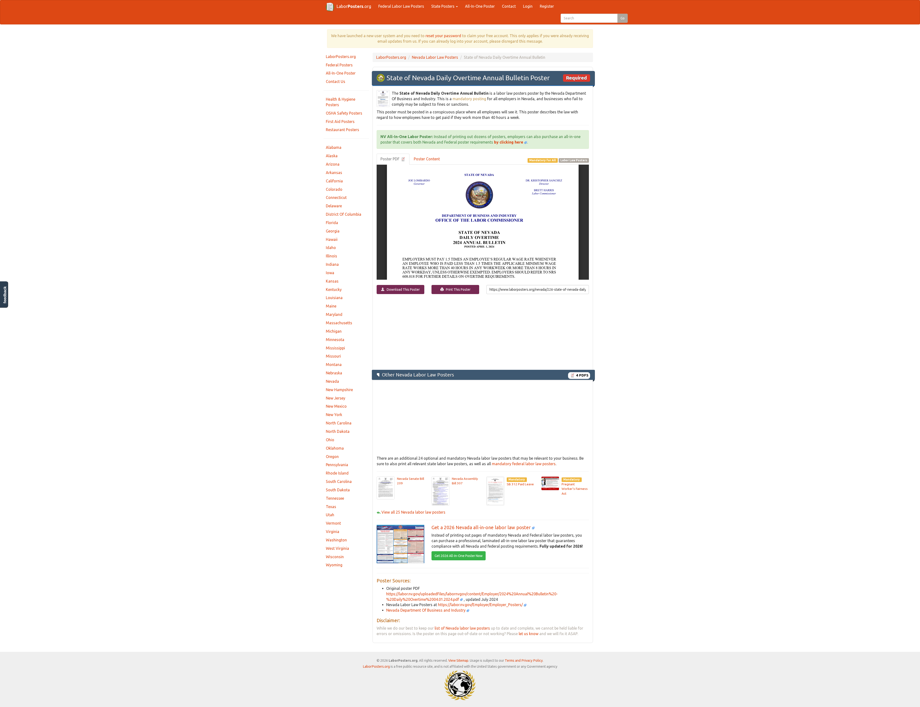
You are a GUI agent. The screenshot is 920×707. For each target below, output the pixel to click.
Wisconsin (335, 557)
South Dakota (338, 490)
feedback (5, 294)
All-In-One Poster (480, 6)
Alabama (333, 147)
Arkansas (334, 172)
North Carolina (338, 423)
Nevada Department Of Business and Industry (426, 610)
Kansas (332, 281)
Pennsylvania (337, 465)
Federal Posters (339, 65)
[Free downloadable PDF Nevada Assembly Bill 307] (440, 490)
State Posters (443, 6)
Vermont (333, 523)
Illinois (331, 256)
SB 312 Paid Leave (520, 484)
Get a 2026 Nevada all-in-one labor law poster (481, 527)
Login (528, 6)
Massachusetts (339, 323)
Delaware (334, 206)
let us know (528, 634)
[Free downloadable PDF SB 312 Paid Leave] (495, 490)
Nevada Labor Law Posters (435, 57)
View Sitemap (458, 660)
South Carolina (339, 481)
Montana (334, 364)
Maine (331, 306)
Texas (331, 506)
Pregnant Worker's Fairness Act (575, 488)
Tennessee (335, 498)
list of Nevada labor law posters (462, 628)
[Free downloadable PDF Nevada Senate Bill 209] (386, 487)
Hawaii (332, 239)
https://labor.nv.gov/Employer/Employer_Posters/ (481, 605)
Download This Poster (402, 289)
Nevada (332, 381)
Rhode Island (337, 473)
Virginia (332, 531)
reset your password (443, 36)
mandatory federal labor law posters (524, 464)
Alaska (332, 156)
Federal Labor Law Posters (401, 6)
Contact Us (335, 81)
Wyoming (334, 565)
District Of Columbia (343, 214)
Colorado (334, 189)
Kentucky (334, 289)
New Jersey (335, 398)
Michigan (334, 331)
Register (547, 6)
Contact (509, 6)
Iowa (330, 273)
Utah (330, 515)
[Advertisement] (483, 331)
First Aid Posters (340, 121)
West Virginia (337, 548)
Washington (336, 540)
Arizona (332, 164)
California (334, 181)
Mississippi (335, 348)
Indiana (332, 264)
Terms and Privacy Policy (524, 660)
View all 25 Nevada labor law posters (413, 512)
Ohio (330, 440)
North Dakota (338, 431)
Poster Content (427, 159)
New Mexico (336, 406)
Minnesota (335, 339)
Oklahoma (335, 448)
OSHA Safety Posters (344, 113)
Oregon (332, 456)
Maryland (334, 314)
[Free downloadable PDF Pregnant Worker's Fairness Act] (550, 483)
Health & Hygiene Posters (340, 102)
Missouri (333, 356)
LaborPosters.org (341, 56)
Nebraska (334, 373)
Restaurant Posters (342, 129)
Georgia (332, 231)
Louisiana (334, 298)
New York (334, 414)
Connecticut (336, 197)
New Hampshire (339, 390)
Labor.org (353, 6)
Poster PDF (390, 159)
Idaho (331, 247)
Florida (332, 222)
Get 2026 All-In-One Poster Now (459, 556)
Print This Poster (457, 289)
